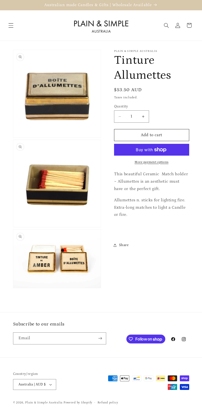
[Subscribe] (100, 338)
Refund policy (108, 402)
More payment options (151, 162)
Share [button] (124, 245)
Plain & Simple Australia (44, 402)
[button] (11, 25)
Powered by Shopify (78, 402)
